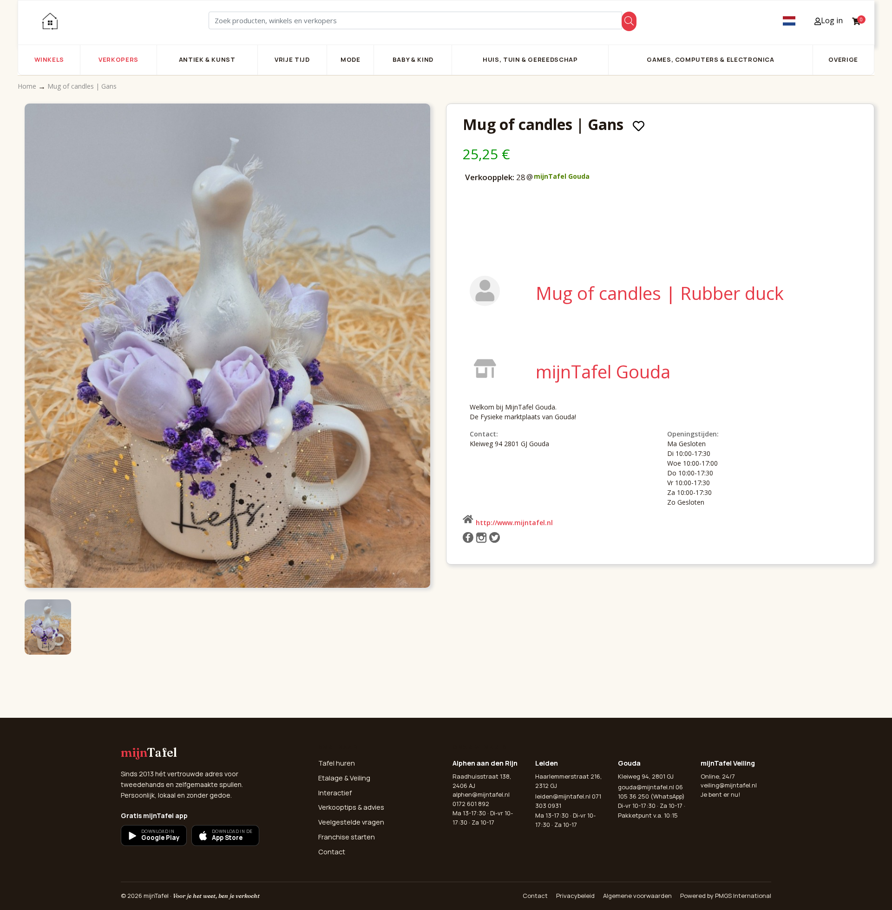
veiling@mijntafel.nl (729, 785)
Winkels (49, 59)
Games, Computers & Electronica (710, 59)
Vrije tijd (292, 59)
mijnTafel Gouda (562, 176)
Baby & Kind (413, 59)
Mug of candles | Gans (82, 86)
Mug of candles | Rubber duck (660, 293)
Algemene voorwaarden (637, 895)
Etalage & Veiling (344, 778)
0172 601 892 (471, 804)
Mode (351, 59)
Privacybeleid (575, 895)
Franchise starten (346, 836)
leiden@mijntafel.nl (562, 796)
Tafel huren (336, 763)
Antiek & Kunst (207, 59)
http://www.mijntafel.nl (514, 522)
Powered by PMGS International (725, 895)
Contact (331, 851)
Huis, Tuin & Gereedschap (530, 59)
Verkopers (118, 59)
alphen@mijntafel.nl (481, 794)
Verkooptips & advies (351, 807)
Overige (843, 59)
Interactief (335, 792)
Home (28, 86)
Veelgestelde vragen (351, 822)
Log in (832, 20)
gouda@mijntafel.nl (646, 787)
